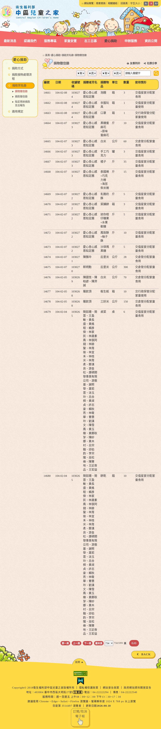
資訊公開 (151, 41)
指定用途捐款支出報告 (22, 103)
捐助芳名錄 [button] (19, 85)
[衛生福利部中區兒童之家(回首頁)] (29, 12)
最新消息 (10, 41)
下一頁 (87, 643)
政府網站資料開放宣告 (137, 687)
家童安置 (70, 41)
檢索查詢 (100, 3)
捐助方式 (17, 68)
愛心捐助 (110, 41)
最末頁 (98, 643)
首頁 (47, 55)
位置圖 (78, 692)
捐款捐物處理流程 (22, 76)
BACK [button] (146, 654)
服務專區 (50, 41)
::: (82, 3)
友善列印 (135, 63)
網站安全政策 (111, 687)
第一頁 (65, 643)
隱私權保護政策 (89, 687)
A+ (156, 3)
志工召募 (90, 41)
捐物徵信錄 (21, 91)
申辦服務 (131, 41)
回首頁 (124, 3)
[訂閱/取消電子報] (80, 717)
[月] (93, 73)
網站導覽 (89, 3)
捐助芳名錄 (68, 55)
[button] (79, 662)
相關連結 (112, 3)
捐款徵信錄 (21, 96)
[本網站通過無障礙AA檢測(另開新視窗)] (80, 673)
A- (146, 3)
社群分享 (152, 63)
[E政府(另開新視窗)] (80, 681)
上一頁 (76, 643)
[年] (81, 73)
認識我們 (30, 41)
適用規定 (17, 111)
